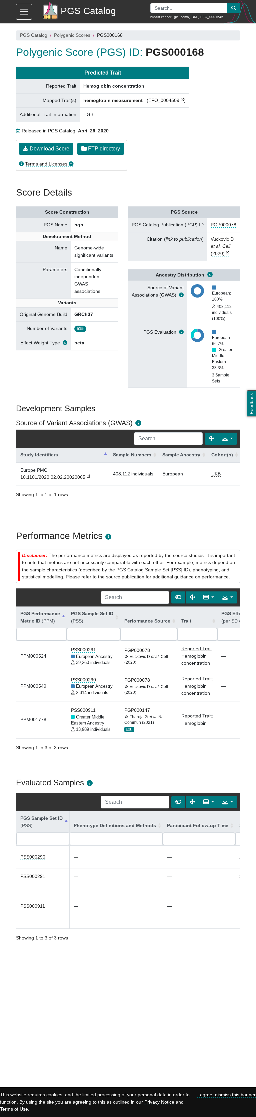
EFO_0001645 (211, 17)
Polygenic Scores (72, 35)
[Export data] (227, 438)
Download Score (48, 148)
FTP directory (103, 148)
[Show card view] (178, 597)
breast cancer (160, 17)
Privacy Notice (159, 1102)
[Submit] (233, 8)
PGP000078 (223, 224)
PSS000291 (83, 649)
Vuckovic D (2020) (222, 246)
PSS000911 (83, 710)
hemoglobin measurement (113, 100)
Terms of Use (14, 1109)
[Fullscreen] (211, 438)
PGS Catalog (33, 35)
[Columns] (208, 597)
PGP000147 (137, 710)
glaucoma (181, 17)
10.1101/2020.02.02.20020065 (52, 477)
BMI (195, 17)
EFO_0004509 (163, 100)
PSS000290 (83, 679)
